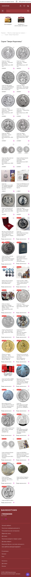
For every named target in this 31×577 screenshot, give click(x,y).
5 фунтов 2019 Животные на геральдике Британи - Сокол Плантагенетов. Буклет (23, 185)
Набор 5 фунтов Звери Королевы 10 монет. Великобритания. (7, 282)
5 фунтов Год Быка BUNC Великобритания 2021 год (8, 380)
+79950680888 (6, 514)
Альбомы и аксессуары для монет (21, 25)
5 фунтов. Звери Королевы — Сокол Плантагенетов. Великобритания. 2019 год (7, 136)
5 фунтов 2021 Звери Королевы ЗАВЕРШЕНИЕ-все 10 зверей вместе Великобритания (8, 87)
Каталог (4, 553)
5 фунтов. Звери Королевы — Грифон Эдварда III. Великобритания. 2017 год (22, 63)
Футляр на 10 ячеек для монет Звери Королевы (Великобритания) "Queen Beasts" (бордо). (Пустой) (7, 234)
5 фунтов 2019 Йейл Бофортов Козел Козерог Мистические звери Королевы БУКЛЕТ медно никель (23, 455)
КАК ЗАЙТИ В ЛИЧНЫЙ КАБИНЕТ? (11, 546)
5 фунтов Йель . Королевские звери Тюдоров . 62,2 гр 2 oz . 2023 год (7, 479)
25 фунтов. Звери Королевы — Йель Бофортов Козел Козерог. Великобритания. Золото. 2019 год (8, 357)
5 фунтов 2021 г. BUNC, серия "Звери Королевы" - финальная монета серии (23, 282)
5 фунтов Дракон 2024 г (8, 500)
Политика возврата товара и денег (12, 538)
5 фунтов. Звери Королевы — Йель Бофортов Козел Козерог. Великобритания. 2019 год (23, 136)
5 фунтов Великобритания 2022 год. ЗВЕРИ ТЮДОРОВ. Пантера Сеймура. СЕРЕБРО (22, 430)
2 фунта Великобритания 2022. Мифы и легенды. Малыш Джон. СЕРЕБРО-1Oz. (8, 430)
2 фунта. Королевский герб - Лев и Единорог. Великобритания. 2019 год (7, 210)
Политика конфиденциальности (11, 528)
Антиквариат (8, 24)
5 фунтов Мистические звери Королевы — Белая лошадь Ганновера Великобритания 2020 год (8, 258)
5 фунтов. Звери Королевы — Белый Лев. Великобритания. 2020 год (23, 87)
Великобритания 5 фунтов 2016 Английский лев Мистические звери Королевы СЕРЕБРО (8, 405)
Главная (3, 33)
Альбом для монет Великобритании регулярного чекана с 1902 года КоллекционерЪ (22, 258)
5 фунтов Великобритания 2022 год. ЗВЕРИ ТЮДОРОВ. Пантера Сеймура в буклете (7, 186)
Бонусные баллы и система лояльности (13, 544)
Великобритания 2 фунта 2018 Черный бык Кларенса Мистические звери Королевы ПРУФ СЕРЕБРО (23, 381)
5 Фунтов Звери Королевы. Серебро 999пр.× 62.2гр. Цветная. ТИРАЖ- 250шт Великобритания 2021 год (8, 307)
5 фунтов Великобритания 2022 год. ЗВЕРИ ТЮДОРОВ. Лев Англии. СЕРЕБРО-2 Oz (22, 406)
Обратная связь (6, 533)
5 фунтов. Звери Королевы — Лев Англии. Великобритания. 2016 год (23, 305)
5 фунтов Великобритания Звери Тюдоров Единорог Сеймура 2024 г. (22, 233)
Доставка (4, 536)
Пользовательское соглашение (10, 530)
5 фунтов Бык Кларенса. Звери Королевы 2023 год (23, 478)
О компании (5, 551)
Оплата (4, 566)
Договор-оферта (6, 541)
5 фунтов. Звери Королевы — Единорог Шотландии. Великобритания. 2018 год (7, 63)
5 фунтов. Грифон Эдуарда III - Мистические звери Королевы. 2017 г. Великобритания (21, 332)
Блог (3, 556)
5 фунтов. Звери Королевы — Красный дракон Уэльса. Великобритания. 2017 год (7, 111)
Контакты (4, 560)
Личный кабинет (6, 525)
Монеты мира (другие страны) (16, 33)
